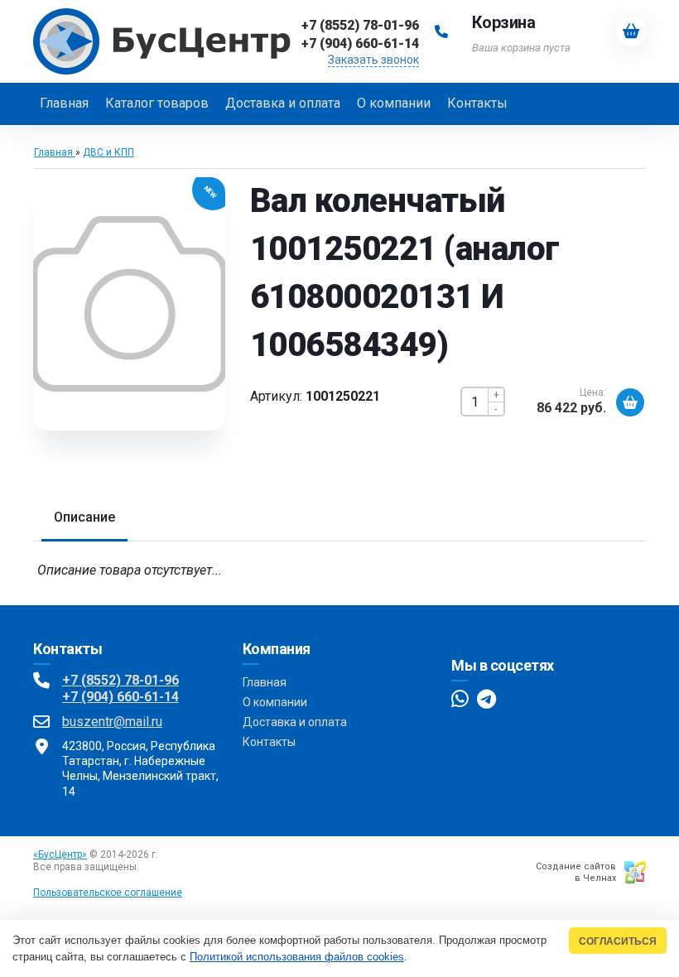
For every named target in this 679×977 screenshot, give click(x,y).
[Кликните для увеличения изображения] (129, 304)
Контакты (269, 741)
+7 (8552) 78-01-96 (120, 680)
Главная (265, 682)
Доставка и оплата (295, 722)
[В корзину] (630, 402)
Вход (154, 867)
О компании (275, 702)
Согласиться (618, 941)
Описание (84, 517)
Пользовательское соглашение (107, 892)
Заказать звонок (373, 59)
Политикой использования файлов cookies (297, 957)
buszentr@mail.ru (112, 721)
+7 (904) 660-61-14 (120, 697)
